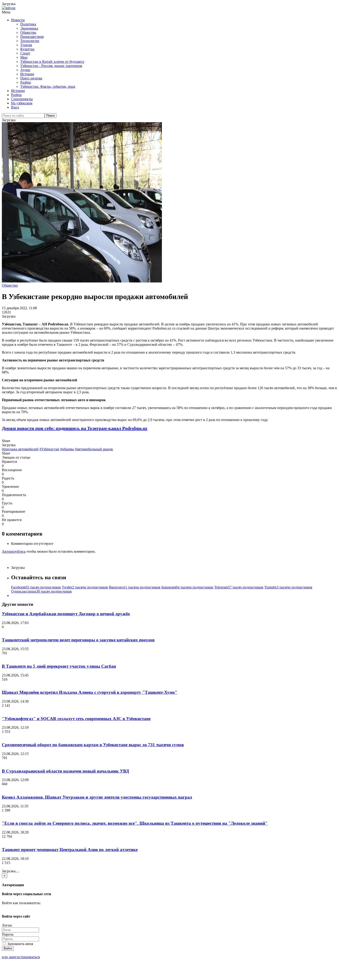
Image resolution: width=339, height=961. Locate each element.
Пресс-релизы (31, 78)
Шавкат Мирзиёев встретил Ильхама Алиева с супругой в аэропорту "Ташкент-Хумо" (89, 692)
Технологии (29, 41)
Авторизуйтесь (14, 551)
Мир (23, 57)
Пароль (7, 934)
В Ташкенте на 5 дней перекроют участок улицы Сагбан (59, 666)
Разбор (25, 82)
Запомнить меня (19, 944)
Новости (18, 20)
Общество (28, 32)
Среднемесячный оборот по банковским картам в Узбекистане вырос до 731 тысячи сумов (93, 744)
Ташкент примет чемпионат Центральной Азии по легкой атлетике (70, 849)
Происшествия (32, 37)
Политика (28, 24)
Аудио (25, 70)
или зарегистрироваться (21, 957)
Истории (27, 74)
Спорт (25, 53)
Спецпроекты (22, 99)
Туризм (26, 45)
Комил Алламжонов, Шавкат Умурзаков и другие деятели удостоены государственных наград (97, 797)
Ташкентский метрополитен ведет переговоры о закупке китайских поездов (78, 639)
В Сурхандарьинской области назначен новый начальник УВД (65, 771)
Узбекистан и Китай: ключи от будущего (52, 62)
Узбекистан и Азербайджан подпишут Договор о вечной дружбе (66, 613)
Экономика (29, 28)
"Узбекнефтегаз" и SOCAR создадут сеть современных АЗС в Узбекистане (76, 718)
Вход (15, 107)
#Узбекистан (49, 449)
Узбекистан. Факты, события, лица (47, 86)
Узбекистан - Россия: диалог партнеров (51, 66)
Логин (7, 925)
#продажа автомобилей (20, 449)
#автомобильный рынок (94, 449)
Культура (27, 49)
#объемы (67, 449)
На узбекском (21, 103)
